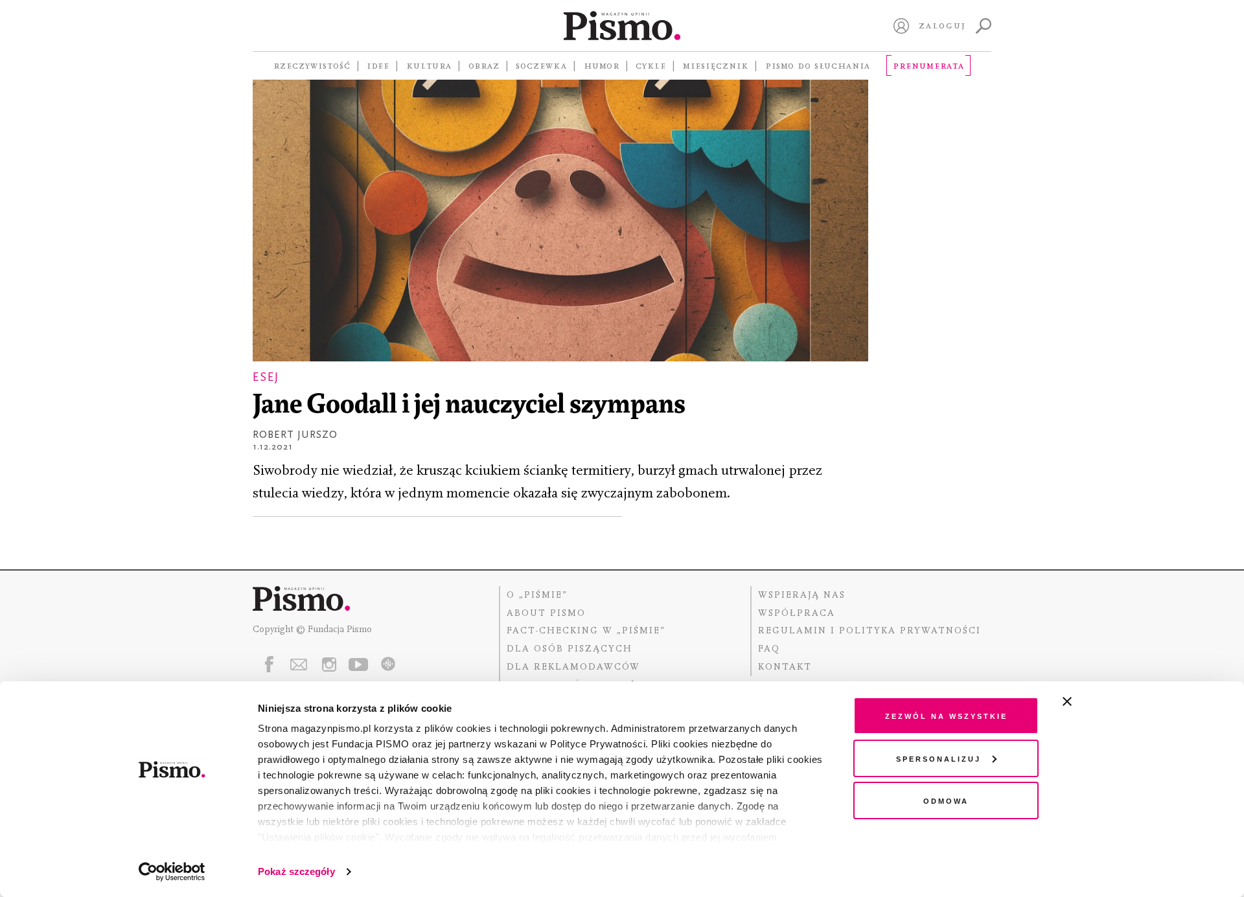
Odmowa (946, 800)
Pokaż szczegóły (296, 871)
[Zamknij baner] (1101, 701)
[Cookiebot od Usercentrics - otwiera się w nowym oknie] (172, 871)
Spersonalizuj (938, 758)
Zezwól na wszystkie (946, 715)
